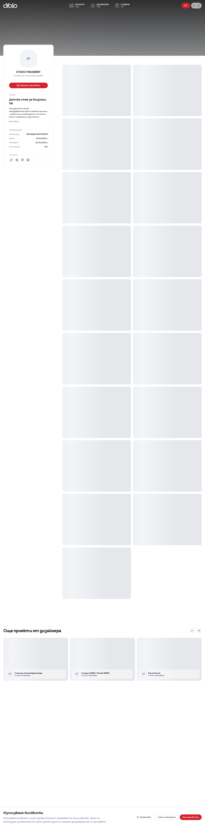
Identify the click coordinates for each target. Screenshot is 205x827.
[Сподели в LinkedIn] (28, 160)
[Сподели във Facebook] (22, 160)
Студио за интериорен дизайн (28, 75)
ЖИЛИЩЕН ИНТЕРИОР (37, 134)
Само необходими (167, 817)
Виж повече (14, 121)
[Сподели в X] (17, 160)
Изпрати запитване (30, 85)
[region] (102, 659)
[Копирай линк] (11, 160)
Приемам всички (191, 817)
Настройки (145, 817)
